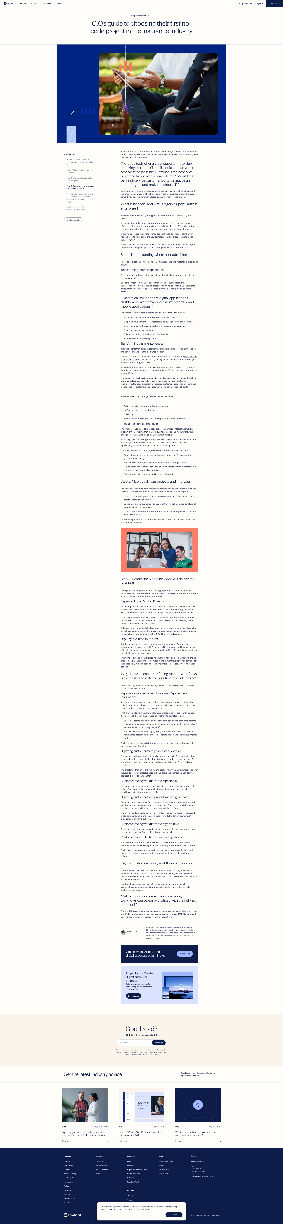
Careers (130, 1200)
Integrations (68, 1182)
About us (130, 1196)
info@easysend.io (197, 1161)
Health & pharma (102, 1170)
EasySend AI (68, 1178)
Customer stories (133, 1174)
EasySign (67, 1170)
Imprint (161, 1165)
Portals (66, 1186)
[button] (23, 3)
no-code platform (165, 650)
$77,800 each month (187, 914)
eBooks (130, 1165)
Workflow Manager (70, 1174)
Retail (98, 1174)
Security (67, 1194)
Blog (129, 1161)
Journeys (67, 1161)
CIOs (141, 151)
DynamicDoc (68, 1165)
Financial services (102, 1165)
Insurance (99, 1161)
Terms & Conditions (166, 1161)
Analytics (67, 1190)
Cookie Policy (149, 1209)
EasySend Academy (134, 1182)
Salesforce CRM (69, 1198)
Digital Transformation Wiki (137, 1170)
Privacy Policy (164, 1170)
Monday (67, 1202)
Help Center (131, 1178)
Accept (174, 1215)
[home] (9, 3)
